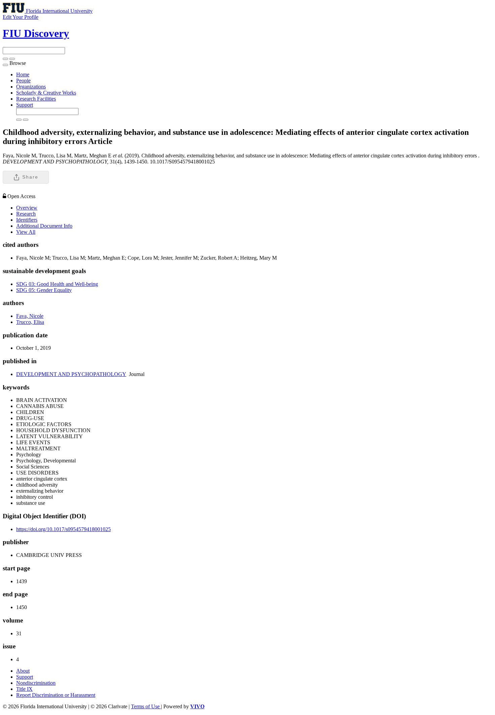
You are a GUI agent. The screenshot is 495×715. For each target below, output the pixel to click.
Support (24, 105)
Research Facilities (36, 99)
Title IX (24, 689)
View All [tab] (25, 232)
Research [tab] (26, 214)
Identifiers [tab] (26, 220)
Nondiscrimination (36, 683)
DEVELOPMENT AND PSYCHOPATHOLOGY (71, 374)
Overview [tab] (26, 208)
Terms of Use (146, 706)
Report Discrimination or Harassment (55, 695)
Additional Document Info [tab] (44, 226)
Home (22, 74)
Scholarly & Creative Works (46, 93)
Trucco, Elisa (30, 322)
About (23, 671)
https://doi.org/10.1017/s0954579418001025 (63, 529)
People (23, 80)
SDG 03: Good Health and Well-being (57, 284)
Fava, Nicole (29, 316)
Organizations (31, 86)
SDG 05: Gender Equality (44, 290)
